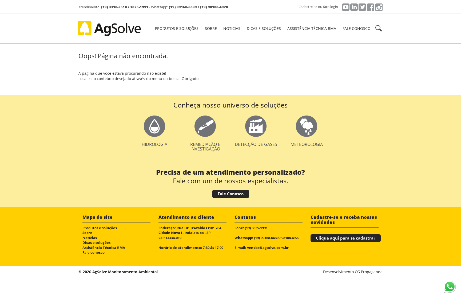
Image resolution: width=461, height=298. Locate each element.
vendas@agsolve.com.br (268, 247)
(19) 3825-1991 (256, 227)
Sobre (211, 28)
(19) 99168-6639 (183, 7)
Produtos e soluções (99, 227)
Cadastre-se (308, 6)
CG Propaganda (369, 271)
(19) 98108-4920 (214, 7)
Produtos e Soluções (176, 28)
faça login (330, 6)
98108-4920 (290, 237)
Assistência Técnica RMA (311, 28)
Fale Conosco (231, 193)
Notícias (231, 28)
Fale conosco (357, 28)
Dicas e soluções (264, 28)
